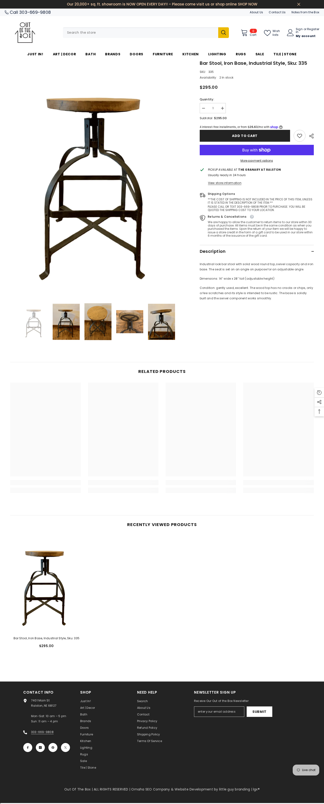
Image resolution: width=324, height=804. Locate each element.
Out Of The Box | (79, 789)
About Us (256, 12)
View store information (224, 183)
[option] (97, 178)
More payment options (257, 161)
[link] (299, 136)
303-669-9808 (35, 12)
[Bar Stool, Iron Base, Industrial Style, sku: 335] (46, 584)
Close (299, 4)
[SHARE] (309, 136)
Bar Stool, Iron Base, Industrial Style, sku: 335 (47, 638)
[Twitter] (65, 747)
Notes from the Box (305, 12)
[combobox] (140, 32)
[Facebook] (27, 747)
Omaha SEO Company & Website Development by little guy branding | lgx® (195, 789)
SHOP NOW (247, 4)
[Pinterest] (52, 747)
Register (313, 29)
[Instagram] (40, 747)
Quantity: (207, 99)
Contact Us (277, 12)
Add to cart (245, 135)
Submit (259, 711)
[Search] (146, 32)
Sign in (299, 30)
